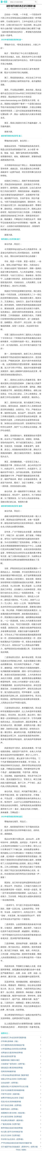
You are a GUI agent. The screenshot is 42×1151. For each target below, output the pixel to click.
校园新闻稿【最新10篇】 (10, 1060)
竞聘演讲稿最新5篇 (8, 1071)
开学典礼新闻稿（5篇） (10, 1041)
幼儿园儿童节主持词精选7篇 (12, 1132)
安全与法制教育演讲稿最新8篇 (12, 1090)
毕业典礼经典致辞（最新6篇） (12, 1120)
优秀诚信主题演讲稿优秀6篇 (12, 1053)
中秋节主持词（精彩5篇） (11, 1094)
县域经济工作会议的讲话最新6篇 (13, 1037)
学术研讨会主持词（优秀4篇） (12, 1139)
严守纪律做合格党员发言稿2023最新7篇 (16, 1143)
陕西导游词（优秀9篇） (10, 1109)
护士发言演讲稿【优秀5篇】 (12, 1117)
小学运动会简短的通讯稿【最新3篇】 (15, 1075)
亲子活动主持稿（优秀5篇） (12, 1105)
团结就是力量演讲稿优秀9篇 (12, 1068)
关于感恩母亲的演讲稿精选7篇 (12, 1045)
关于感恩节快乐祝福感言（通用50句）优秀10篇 (19, 1147)
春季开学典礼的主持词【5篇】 (12, 1098)
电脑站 (24, 1150)
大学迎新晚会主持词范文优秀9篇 (13, 1049)
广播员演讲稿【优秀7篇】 (11, 1124)
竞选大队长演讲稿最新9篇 (11, 1101)
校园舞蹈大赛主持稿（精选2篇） (13, 1113)
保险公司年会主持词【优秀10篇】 (14, 1079)
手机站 (18, 1150)
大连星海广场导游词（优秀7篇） (13, 1064)
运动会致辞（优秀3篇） (10, 1083)
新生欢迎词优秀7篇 (8, 1056)
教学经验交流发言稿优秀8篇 (12, 1128)
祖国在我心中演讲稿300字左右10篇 (14, 1086)
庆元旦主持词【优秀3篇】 (11, 1135)
